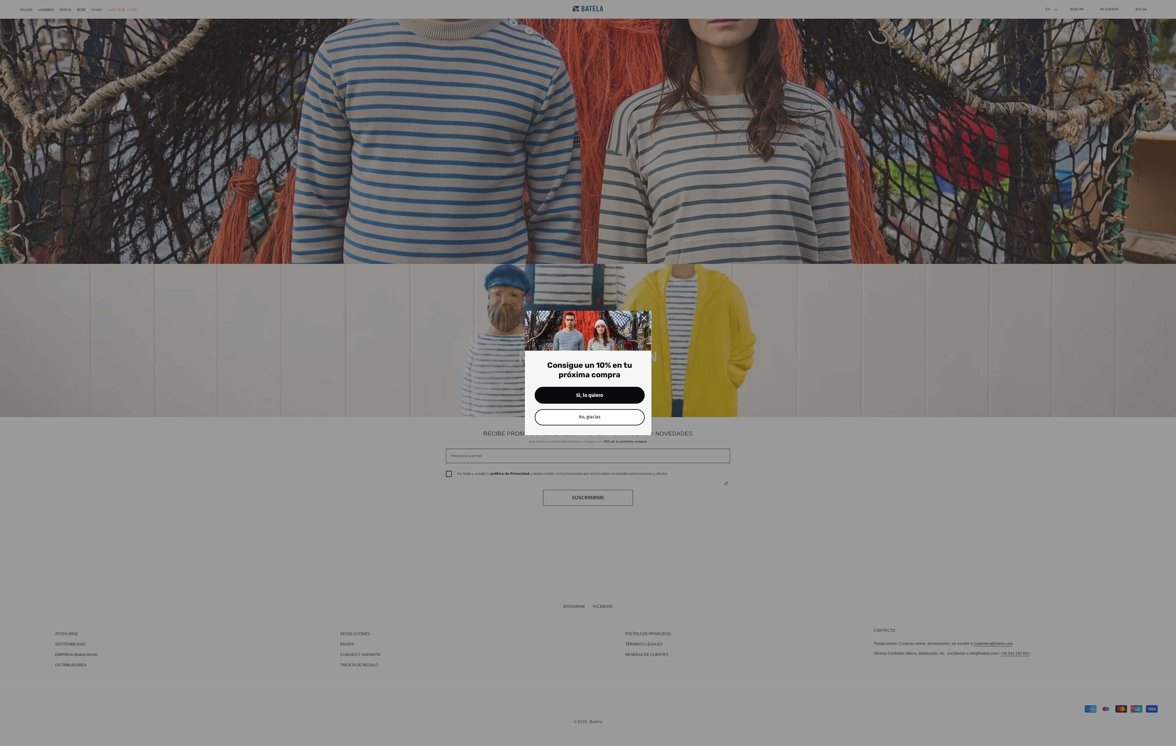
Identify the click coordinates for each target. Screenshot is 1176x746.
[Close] (644, 318)
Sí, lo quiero (589, 395)
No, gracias (590, 417)
